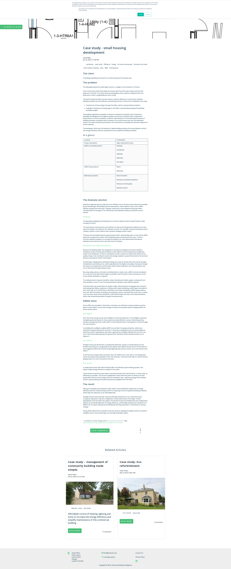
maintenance (113, 68)
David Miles (87, 58)
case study (98, 64)
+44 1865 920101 (109, 557)
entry (80, 508)
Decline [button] (148, 14)
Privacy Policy (140, 557)
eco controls (127, 513)
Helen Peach (72, 475)
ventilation (90, 64)
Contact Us (139, 553)
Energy (113, 64)
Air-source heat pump (124, 64)
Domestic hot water (140, 64)
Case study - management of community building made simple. (88, 465)
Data (101, 68)
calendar (74, 508)
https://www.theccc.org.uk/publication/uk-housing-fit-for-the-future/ (103, 422)
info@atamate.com (110, 553)
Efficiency (107, 64)
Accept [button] (140, 14)
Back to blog (14, 27)
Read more (74, 530)
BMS (106, 68)
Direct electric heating (91, 68)
